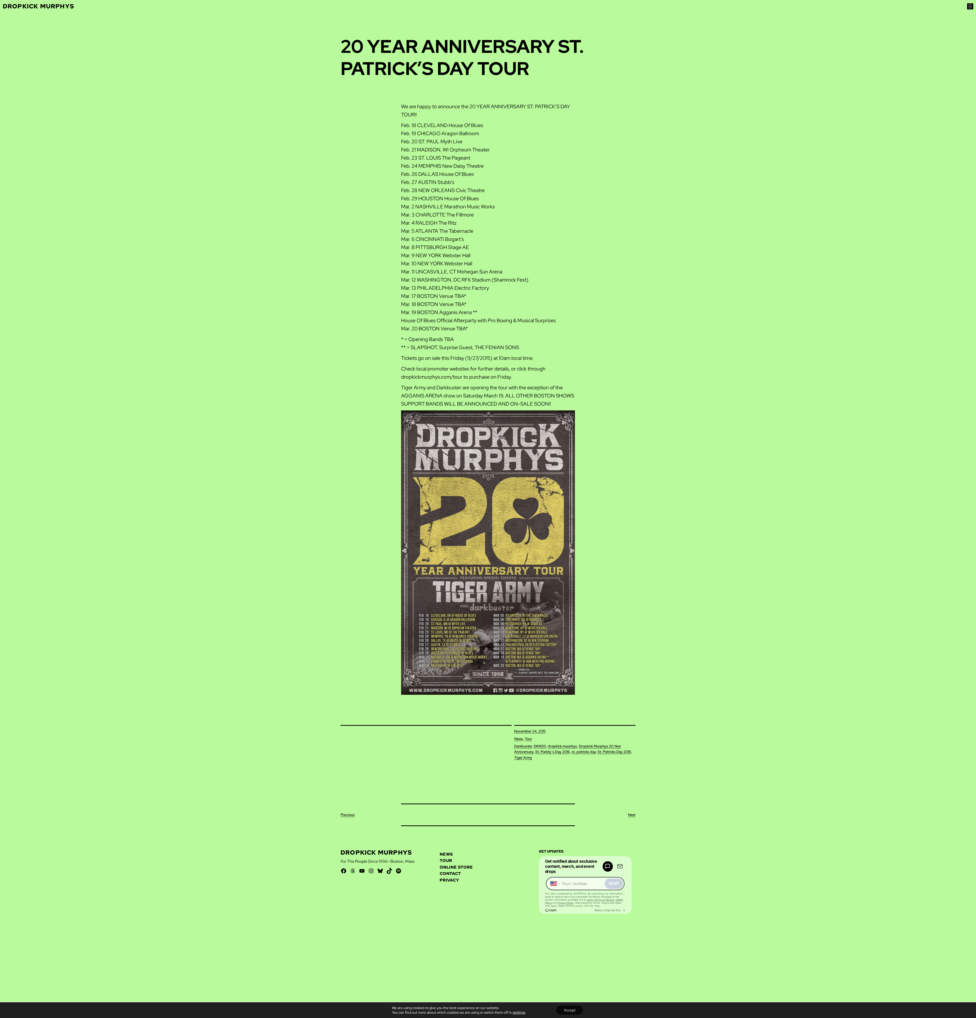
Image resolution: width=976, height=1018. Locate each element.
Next (631, 814)
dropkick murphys (562, 746)
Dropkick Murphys (38, 6)
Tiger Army (523, 757)
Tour (528, 738)
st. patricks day (584, 751)
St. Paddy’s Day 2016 (552, 751)
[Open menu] (970, 6)
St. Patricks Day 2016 (614, 751)
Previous (348, 814)
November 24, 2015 (530, 731)
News (518, 738)
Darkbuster (523, 746)
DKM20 (540, 746)
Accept (569, 1010)
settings (519, 1012)
